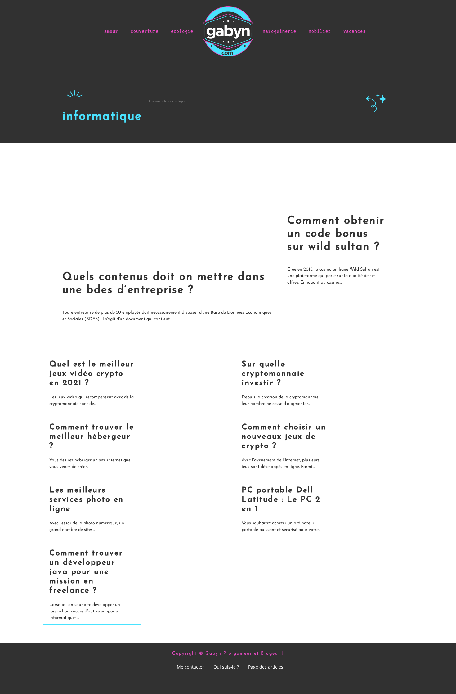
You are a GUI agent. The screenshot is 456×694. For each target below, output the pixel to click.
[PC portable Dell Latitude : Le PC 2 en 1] (373, 500)
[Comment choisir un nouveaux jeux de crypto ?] (373, 437)
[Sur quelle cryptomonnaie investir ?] (373, 374)
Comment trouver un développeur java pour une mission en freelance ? (86, 571)
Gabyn (154, 101)
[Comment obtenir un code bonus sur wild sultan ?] (340, 175)
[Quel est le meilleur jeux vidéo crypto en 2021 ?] (181, 374)
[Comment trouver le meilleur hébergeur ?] (181, 437)
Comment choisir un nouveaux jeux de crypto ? (284, 436)
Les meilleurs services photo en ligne (86, 499)
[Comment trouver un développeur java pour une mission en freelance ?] (181, 563)
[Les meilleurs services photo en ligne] (181, 500)
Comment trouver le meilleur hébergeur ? (91, 436)
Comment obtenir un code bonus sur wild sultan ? (336, 234)
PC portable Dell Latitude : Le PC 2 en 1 (281, 499)
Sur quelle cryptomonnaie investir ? (273, 373)
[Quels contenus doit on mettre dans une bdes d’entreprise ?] (171, 203)
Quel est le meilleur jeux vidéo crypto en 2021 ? (91, 373)
